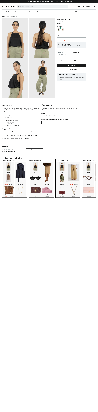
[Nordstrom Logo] (8, 6)
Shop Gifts (49, 122)
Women (17, 12)
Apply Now (69, 1)
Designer (62, 12)
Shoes (38, 12)
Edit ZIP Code (75, 60)
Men (24, 12)
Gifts (76, 12)
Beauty (31, 12)
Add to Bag (72, 65)
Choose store (60, 60)
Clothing (12, 16)
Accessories (46, 12)
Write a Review (34, 149)
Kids (55, 12)
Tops (16, 16)
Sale (83, 12)
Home (69, 12)
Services (90, 12)
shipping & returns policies (31, 131)
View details (77, 46)
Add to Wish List (73, 69)
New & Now (8, 12)
